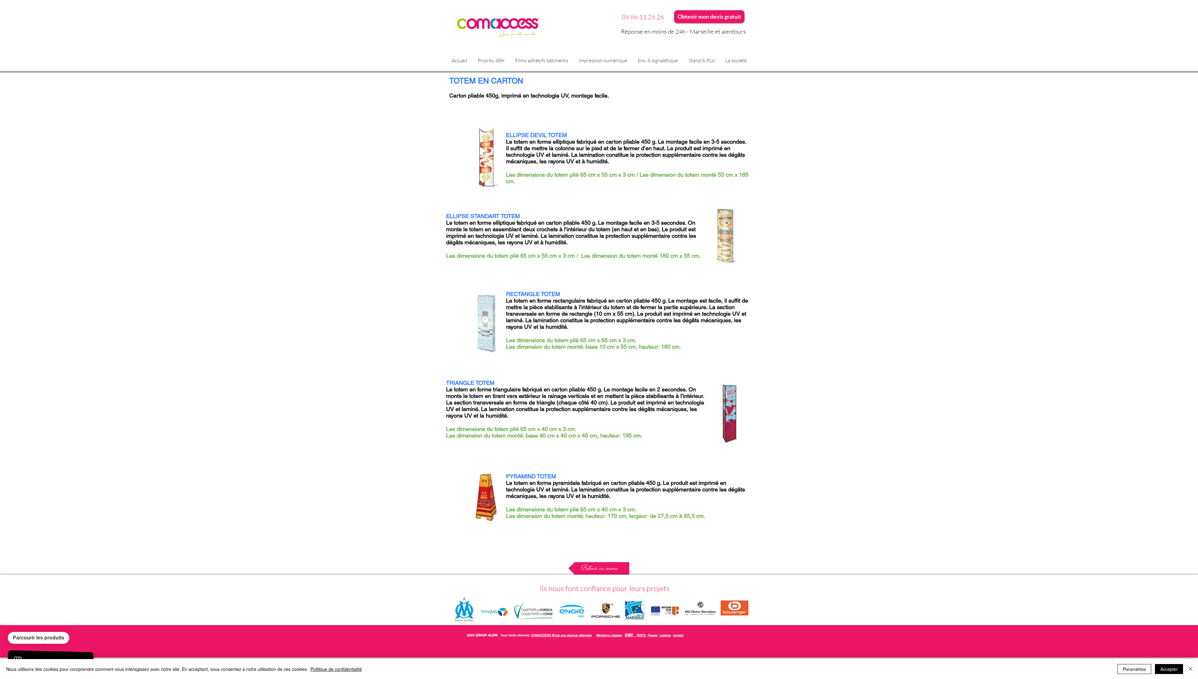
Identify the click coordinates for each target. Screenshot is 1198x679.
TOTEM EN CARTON (486, 80)
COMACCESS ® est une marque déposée (561, 635)
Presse (653, 635)
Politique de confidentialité (336, 669)
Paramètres (1134, 669)
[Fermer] (1190, 669)
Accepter (1169, 669)
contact (678, 635)
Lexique (665, 635)
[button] (541, 60)
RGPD (641, 635)
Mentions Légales (609, 635)
